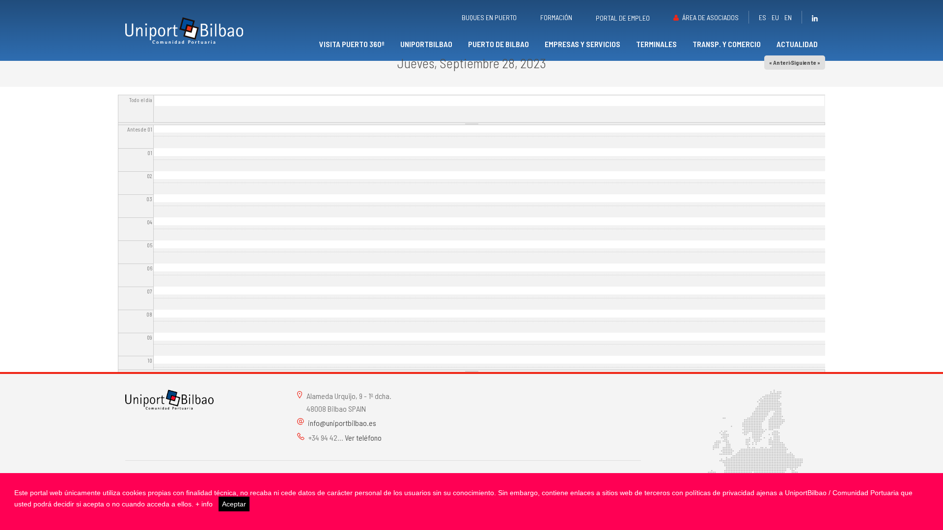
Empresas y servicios (582, 44)
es (762, 17)
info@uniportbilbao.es (342, 422)
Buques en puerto (489, 17)
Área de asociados (710, 17)
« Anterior (782, 62)
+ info (204, 504)
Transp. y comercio (727, 44)
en (788, 17)
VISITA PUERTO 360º (352, 44)
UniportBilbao (426, 44)
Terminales (656, 44)
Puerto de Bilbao (498, 44)
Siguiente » (805, 62)
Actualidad (797, 44)
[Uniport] (169, 398)
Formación (556, 17)
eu (775, 17)
